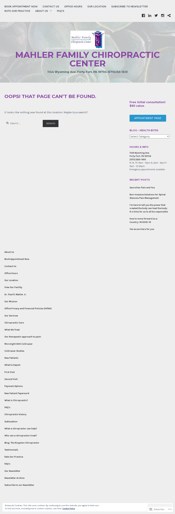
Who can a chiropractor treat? (20, 435)
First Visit (9, 372)
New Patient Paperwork (16, 393)
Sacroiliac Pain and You (142, 187)
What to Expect (12, 365)
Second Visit (11, 379)
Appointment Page (147, 118)
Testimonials (11, 449)
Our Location (96, 6)
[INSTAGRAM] (162, 15)
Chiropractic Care (14, 322)
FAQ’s (60, 10)
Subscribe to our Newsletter (19, 485)
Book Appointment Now (21, 6)
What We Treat (12, 329)
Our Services (11, 315)
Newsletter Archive (14, 478)
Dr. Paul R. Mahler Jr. (15, 294)
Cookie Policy (68, 508)
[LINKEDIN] (149, 15)
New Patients (11, 358)
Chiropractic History (15, 414)
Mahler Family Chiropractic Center (87, 59)
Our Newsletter (12, 471)
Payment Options (13, 386)
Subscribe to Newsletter (129, 6)
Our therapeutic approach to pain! (22, 336)
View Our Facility (13, 287)
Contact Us (51, 6)
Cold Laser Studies (14, 351)
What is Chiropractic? (16, 400)
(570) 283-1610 (138, 159)
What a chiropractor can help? (20, 428)
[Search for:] (23, 123)
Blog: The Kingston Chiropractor (21, 442)
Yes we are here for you (142, 229)
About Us (41, 10)
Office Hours (73, 6)
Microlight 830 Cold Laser (18, 344)
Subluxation (10, 421)
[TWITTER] (156, 15)
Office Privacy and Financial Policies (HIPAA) (28, 308)
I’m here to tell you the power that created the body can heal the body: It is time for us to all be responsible (149, 208)
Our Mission (10, 301)
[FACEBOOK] (143, 15)
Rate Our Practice (17, 10)
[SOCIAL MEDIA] (169, 15)
